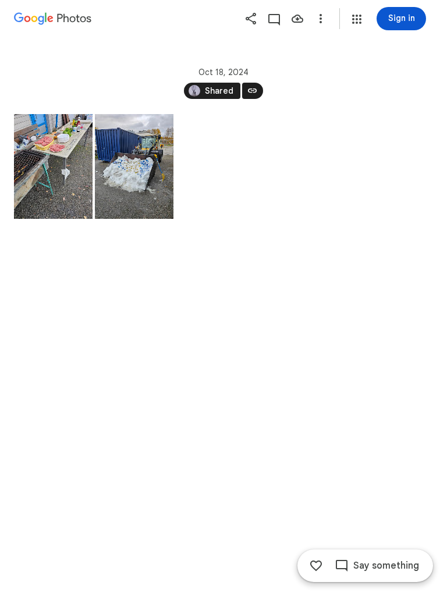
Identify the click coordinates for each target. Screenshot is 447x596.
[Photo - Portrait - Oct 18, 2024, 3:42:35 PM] (134, 166)
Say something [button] (386, 566)
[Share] (250, 18)
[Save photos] (297, 18)
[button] (356, 19)
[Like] (316, 565)
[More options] (320, 18)
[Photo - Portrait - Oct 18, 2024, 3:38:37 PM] (53, 166)
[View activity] (274, 18)
